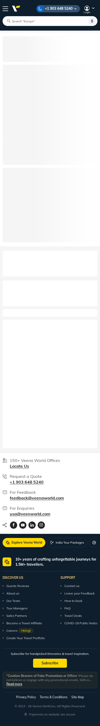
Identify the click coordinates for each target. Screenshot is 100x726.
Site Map (77, 697)
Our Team (13, 601)
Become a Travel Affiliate (24, 623)
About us (12, 593)
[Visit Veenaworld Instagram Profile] (41, 525)
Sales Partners (16, 616)
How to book (73, 601)
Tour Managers (16, 608)
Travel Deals (73, 616)
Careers (18, 630)
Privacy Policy (26, 697)
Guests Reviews (17, 586)
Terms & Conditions (53, 697)
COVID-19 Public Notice (81, 623)
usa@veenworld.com (30, 513)
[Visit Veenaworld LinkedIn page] (32, 525)
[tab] (24, 542)
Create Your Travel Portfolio (25, 638)
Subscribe (50, 663)
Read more (14, 684)
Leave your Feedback (79, 593)
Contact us (71, 586)
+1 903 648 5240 (59, 8)
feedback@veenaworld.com (37, 497)
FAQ (67, 608)
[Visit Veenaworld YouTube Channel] (22, 525)
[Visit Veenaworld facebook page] (13, 525)
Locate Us (19, 466)
